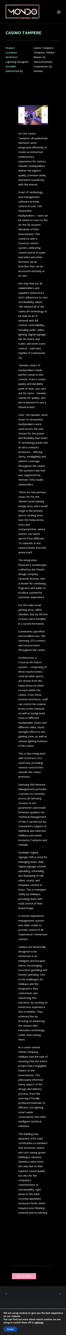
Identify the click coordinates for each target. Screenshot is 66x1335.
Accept (10, 1329)
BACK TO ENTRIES (24, 1276)
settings (38, 1322)
